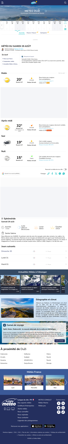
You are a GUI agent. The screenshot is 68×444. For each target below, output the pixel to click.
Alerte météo (22, 409)
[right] (66, 282)
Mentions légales (7, 432)
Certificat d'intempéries (26, 406)
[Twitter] (63, 403)
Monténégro (6, 6)
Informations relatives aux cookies (39, 432)
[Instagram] (63, 408)
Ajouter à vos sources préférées (12, 173)
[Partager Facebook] (52, 173)
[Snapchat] (58, 408)
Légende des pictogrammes (28, 420)
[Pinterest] (58, 412)
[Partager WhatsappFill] (64, 173)
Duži (22, 6)
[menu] (2, 2)
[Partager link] (48, 173)
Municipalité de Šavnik (15, 6)
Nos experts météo (24, 403)
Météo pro (42, 406)
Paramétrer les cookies (24, 435)
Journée (21, 33)
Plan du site (25, 432)
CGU (15, 432)
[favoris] (45, 11)
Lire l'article (59, 341)
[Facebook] (58, 403)
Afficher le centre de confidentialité (41, 435)
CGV (19, 432)
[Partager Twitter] (56, 173)
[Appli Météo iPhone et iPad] (36, 426)
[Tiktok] (63, 412)
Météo (2, 6)
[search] (65, 2)
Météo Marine (43, 403)
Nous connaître (23, 412)
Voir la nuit (61, 73)
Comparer (43, 33)
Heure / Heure (31, 33)
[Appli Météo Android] (49, 426)
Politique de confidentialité (58, 432)
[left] (1, 25)
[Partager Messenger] (60, 173)
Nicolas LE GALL (18, 49)
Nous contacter (23, 417)
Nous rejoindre (23, 415)
